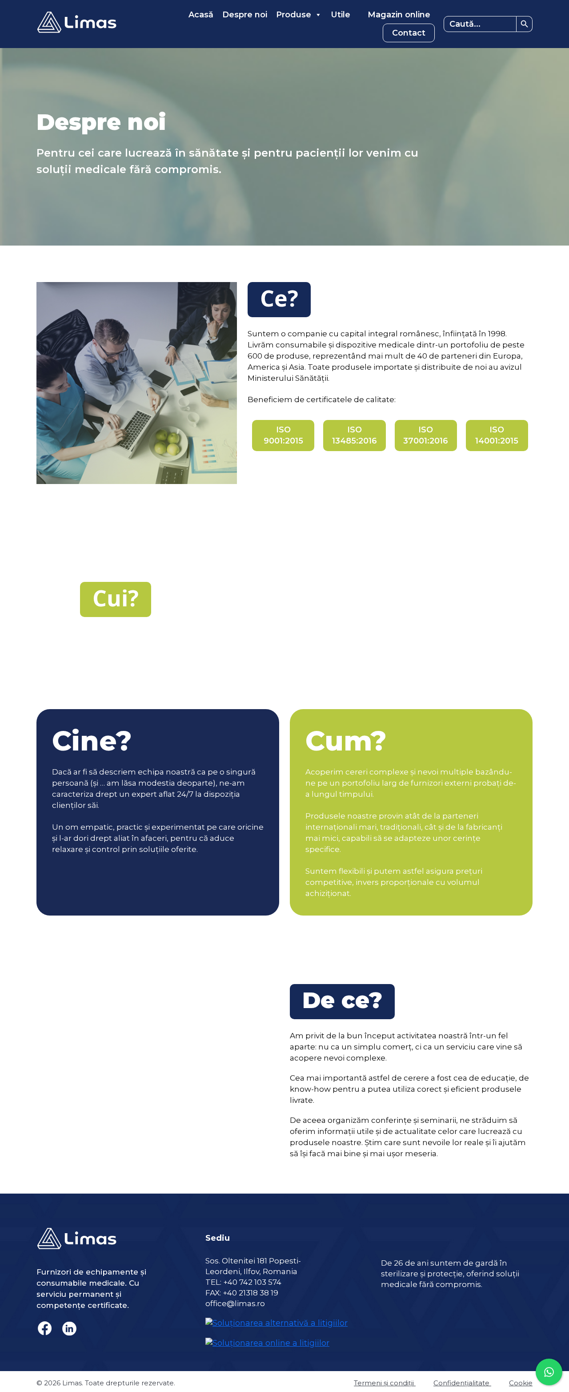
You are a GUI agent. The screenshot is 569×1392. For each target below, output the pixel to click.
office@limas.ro (235, 1303)
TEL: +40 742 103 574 (243, 1282)
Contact (408, 33)
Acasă (200, 15)
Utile (340, 15)
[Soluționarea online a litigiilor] (267, 1338)
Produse (293, 15)
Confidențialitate (462, 1383)
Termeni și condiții (385, 1383)
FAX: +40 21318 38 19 (241, 1292)
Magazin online (397, 15)
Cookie (521, 1383)
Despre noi (244, 15)
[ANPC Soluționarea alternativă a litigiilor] (276, 1318)
